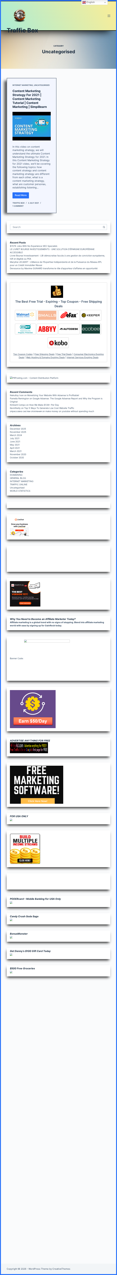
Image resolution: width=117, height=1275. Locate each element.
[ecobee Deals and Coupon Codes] (90, 329)
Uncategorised (42, 85)
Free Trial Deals (64, 354)
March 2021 (16, 451)
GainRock (50, 625)
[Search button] (104, 227)
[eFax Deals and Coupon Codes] (69, 315)
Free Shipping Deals (44, 354)
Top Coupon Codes (22, 354)
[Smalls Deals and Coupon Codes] (47, 315)
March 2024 (16, 435)
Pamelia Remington (19, 398)
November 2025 (18, 432)
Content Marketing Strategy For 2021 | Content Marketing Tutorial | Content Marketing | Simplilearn (29, 99)
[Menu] (109, 15)
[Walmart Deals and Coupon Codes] (25, 315)
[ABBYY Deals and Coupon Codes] (47, 329)
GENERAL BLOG (18, 478)
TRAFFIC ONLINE (18, 484)
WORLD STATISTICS (20, 491)
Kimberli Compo (18, 405)
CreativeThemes (61, 1268)
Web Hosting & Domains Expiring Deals (45, 357)
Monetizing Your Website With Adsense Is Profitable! (53, 395)
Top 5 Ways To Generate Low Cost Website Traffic (49, 408)
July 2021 (15, 438)
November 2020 (18, 454)
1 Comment (18, 206)
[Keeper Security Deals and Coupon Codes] (90, 315)
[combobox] (55, 227)
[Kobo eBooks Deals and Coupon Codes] (58, 342)
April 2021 (15, 448)
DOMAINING (16, 475)
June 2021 (15, 441)
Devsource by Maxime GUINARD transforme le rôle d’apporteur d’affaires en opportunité (54, 268)
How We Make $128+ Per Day (44, 405)
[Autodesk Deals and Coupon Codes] (69, 329)
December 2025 (18, 428)
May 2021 (15, 444)
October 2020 (17, 457)
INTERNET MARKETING (22, 85)
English (90, 2)
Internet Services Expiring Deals (82, 357)
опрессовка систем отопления (26, 411)
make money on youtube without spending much (69, 411)
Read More (22, 196)
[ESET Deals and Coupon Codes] (25, 329)
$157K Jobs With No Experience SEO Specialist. (34, 246)
